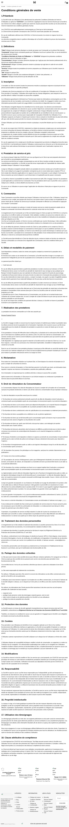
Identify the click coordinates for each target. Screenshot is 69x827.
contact (64, 500)
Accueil (3, 6)
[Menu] (3, 2)
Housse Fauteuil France (8, 315)
